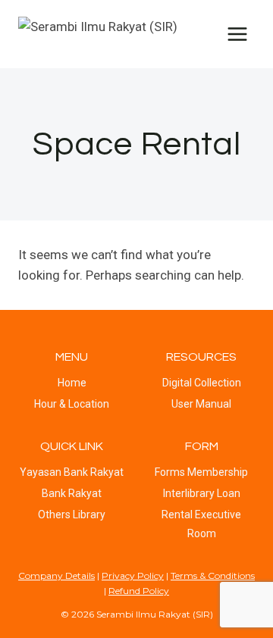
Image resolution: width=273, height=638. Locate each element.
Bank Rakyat (72, 493)
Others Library (71, 514)
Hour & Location (71, 404)
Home (72, 383)
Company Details (56, 575)
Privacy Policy (133, 575)
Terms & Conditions (213, 575)
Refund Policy (138, 590)
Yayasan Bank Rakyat (72, 472)
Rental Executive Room (201, 523)
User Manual (201, 404)
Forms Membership (201, 472)
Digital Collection (201, 383)
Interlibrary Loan (201, 493)
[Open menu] (237, 33)
